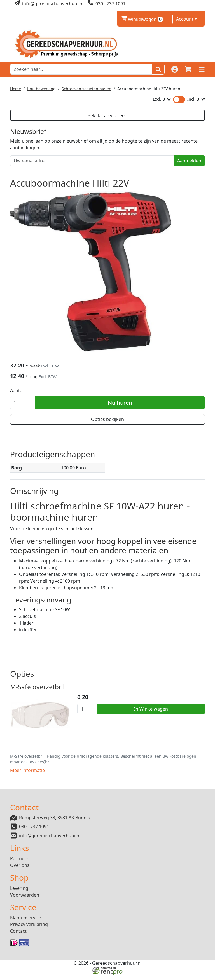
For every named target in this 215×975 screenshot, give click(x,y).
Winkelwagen (141, 19)
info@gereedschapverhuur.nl (49, 835)
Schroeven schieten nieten (86, 88)
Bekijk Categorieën (107, 115)
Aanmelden (189, 161)
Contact (18, 931)
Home (15, 88)
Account (184, 19)
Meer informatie (27, 770)
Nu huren (120, 402)
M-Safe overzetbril (37, 687)
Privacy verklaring (29, 924)
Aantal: (17, 390)
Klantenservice (25, 918)
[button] (201, 69)
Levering (19, 888)
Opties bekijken (107, 419)
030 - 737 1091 (34, 826)
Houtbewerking (41, 88)
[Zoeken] (158, 69)
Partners (19, 858)
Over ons (19, 865)
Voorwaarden (24, 895)
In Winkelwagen (151, 709)
